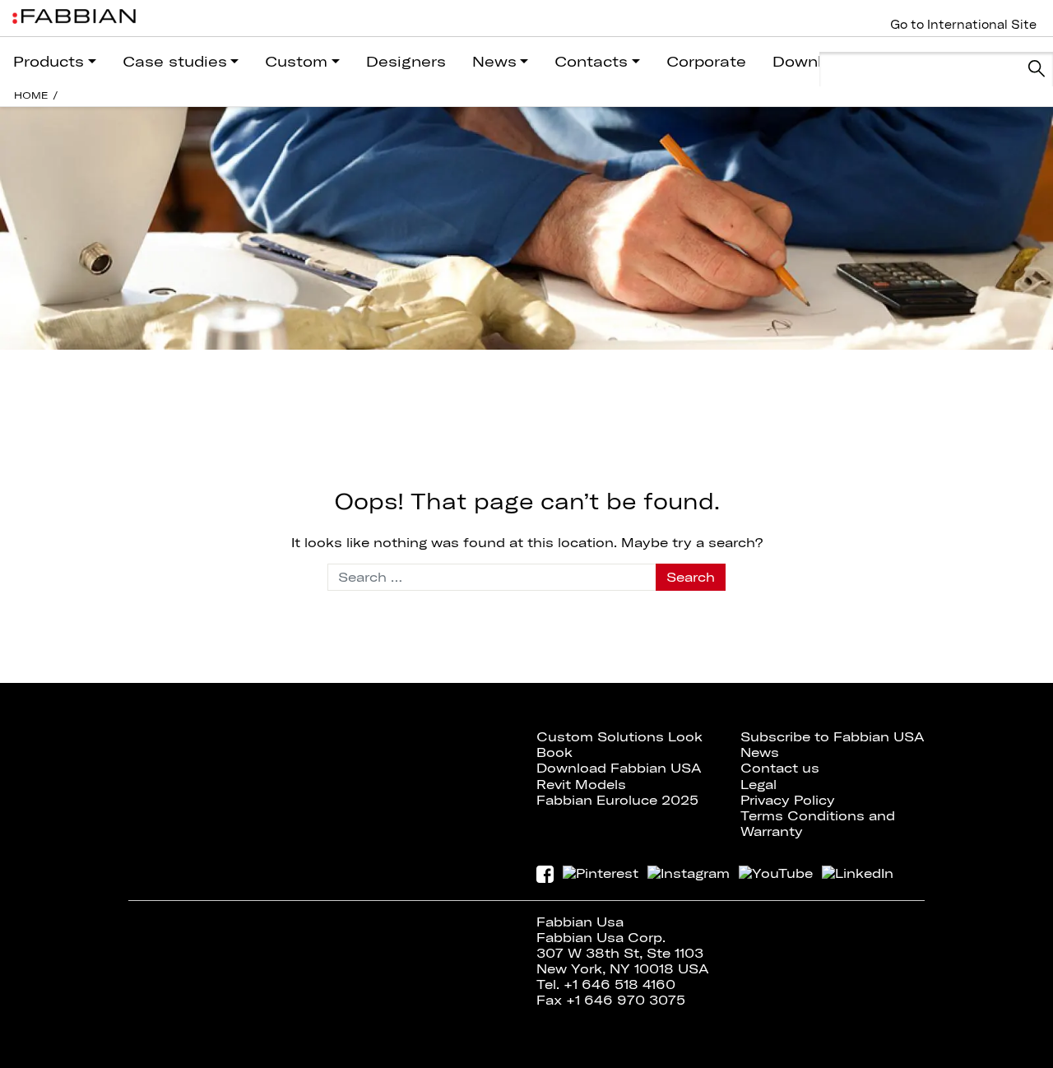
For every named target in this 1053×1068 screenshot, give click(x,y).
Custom (296, 61)
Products (48, 61)
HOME (31, 95)
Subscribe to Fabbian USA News (832, 744)
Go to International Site (963, 24)
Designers (406, 61)
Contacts (591, 61)
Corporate (706, 61)
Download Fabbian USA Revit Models (619, 775)
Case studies (175, 61)
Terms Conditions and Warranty (817, 823)
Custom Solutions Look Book (619, 744)
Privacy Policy (787, 800)
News (494, 61)
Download (811, 61)
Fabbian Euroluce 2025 (617, 800)
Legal (758, 784)
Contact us (779, 767)
